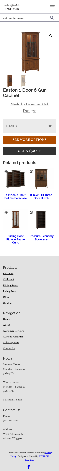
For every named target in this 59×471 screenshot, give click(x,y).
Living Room (10, 291)
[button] (50, 35)
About (6, 324)
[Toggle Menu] (52, 6)
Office (6, 297)
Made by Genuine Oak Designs (29, 107)
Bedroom (8, 273)
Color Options (11, 342)
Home (6, 318)
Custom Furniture (13, 336)
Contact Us (9, 348)
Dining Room (10, 285)
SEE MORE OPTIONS (29, 140)
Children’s (8, 279)
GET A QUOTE (29, 151)
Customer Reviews (13, 330)
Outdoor (8, 303)
